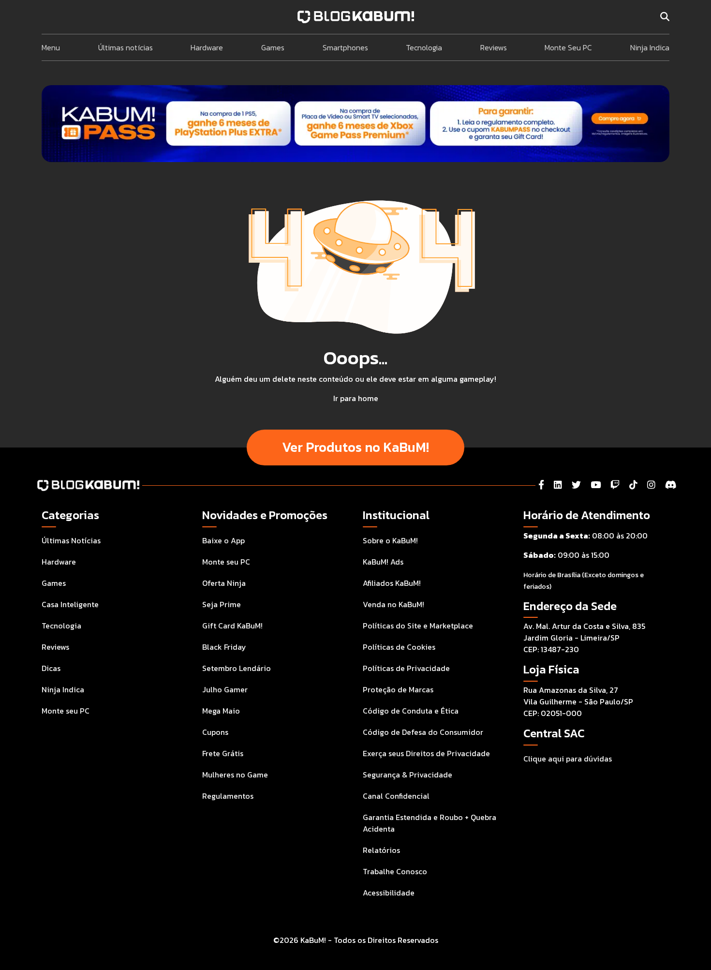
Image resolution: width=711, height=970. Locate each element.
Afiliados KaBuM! (392, 583)
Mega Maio (221, 710)
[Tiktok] (633, 485)
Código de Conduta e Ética (411, 710)
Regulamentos (227, 796)
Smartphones (345, 47)
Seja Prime (221, 604)
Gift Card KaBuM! (232, 625)
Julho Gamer (225, 689)
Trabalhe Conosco (395, 871)
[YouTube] (596, 485)
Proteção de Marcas (398, 689)
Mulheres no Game (235, 774)
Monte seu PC (65, 710)
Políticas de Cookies (399, 647)
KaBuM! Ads (383, 561)
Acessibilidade (389, 892)
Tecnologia (424, 47)
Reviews (493, 47)
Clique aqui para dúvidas (567, 758)
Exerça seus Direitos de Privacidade (426, 753)
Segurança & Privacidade (407, 774)
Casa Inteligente (70, 604)
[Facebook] (541, 485)
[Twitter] (576, 485)
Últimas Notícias (71, 540)
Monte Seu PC (568, 47)
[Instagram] (651, 485)
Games (272, 47)
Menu (51, 47)
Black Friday (224, 647)
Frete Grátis (222, 753)
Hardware (207, 47)
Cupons (215, 732)
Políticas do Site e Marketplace (418, 625)
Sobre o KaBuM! (390, 540)
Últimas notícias (125, 47)
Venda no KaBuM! (393, 604)
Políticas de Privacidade (406, 668)
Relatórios (381, 850)
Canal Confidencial (396, 796)
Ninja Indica (649, 47)
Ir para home (355, 398)
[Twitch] (615, 485)
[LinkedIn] (558, 485)
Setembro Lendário (236, 668)
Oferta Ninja (224, 583)
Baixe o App (223, 540)
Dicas (51, 668)
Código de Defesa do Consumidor (423, 732)
